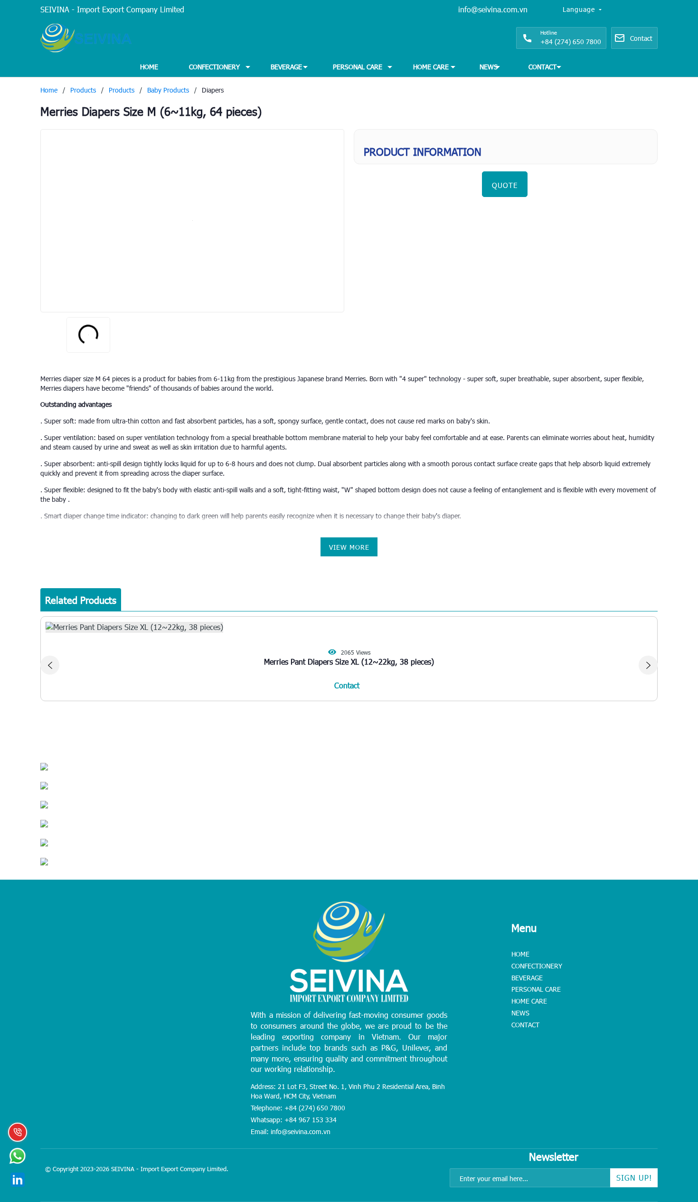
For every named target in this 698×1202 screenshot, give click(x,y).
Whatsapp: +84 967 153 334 (294, 1119)
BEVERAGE (286, 66)
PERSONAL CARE (357, 66)
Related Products (80, 599)
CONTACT (542, 66)
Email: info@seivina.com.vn (290, 1131)
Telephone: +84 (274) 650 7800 (298, 1107)
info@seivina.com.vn (493, 9)
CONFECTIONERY (214, 66)
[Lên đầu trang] (669, 1135)
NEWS (489, 66)
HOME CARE (431, 66)
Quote (505, 185)
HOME (149, 66)
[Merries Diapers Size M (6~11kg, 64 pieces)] (192, 221)
